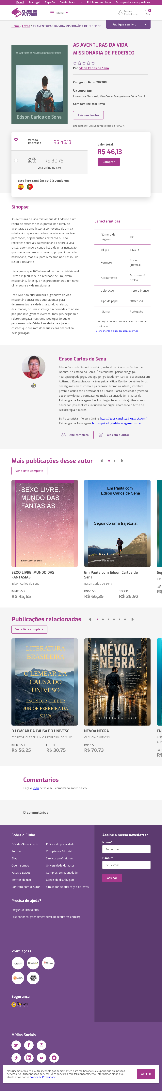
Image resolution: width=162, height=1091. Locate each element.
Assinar (112, 878)
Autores (16, 851)
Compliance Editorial (59, 851)
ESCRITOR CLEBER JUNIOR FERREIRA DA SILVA (42, 737)
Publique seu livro (99, 2)
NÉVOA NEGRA (96, 731)
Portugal (34, 2)
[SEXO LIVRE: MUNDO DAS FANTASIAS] (44, 523)
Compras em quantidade (62, 872)
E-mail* (107, 858)
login (36, 788)
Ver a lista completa (29, 471)
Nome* (107, 842)
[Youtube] (41, 1058)
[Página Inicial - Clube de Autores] (24, 13)
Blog (14, 858)
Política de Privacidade (43, 1077)
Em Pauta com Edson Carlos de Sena (111, 575)
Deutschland (67, 2)
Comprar (109, 162)
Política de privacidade (60, 844)
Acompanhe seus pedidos (133, 2)
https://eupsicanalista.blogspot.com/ (123, 418)
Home (15, 26)
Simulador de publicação (67, 887)
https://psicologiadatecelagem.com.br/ (116, 423)
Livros (26, 26)
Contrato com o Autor (25, 887)
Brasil (20, 2)
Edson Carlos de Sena (94, 68)
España (50, 2)
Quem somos (20, 865)
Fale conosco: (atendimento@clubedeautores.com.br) (45, 917)
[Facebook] (29, 1045)
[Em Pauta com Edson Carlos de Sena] (117, 523)
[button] (101, 461)
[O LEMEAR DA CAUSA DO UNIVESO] (44, 682)
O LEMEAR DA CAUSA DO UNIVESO (40, 731)
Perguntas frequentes (25, 910)
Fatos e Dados (20, 872)
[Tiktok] (16, 1058)
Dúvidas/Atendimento (25, 844)
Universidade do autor (60, 865)
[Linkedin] (29, 1058)
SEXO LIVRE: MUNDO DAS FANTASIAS (32, 575)
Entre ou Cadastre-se (131, 13)
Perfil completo (78, 435)
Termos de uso (21, 880)
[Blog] (54, 1058)
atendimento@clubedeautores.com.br (117, 330)
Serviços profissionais (60, 858)
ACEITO (146, 1074)
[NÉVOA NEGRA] (117, 682)
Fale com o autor (117, 435)
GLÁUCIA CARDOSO (97, 737)
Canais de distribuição (60, 880)
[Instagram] (41, 1045)
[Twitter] (16, 1045)
